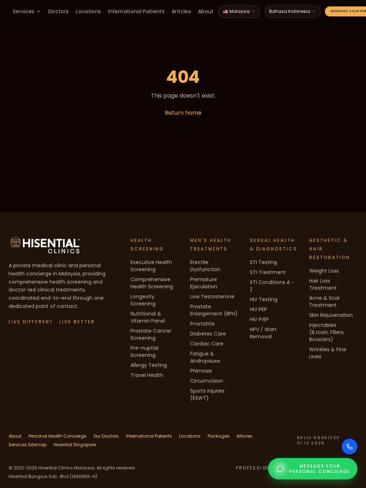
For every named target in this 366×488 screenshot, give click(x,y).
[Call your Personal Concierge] (349, 446)
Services (24, 11)
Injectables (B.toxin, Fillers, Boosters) (327, 332)
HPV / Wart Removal (263, 333)
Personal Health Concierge (57, 436)
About (206, 11)
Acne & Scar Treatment (324, 301)
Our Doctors (106, 436)
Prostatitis (202, 323)
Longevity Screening (142, 300)
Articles (181, 11)
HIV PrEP (259, 319)
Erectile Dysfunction (205, 266)
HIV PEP (258, 309)
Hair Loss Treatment (323, 284)
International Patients (136, 11)
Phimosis (201, 370)
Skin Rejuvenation (331, 315)
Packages (218, 436)
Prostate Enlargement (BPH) (214, 310)
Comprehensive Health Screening (151, 283)
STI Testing (263, 262)
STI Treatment (268, 272)
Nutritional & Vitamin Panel (147, 317)
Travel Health (146, 375)
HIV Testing (263, 299)
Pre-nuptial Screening (144, 351)
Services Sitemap (27, 445)
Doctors (58, 11)
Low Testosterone (212, 296)
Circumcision (206, 380)
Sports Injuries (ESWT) (207, 394)
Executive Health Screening (151, 266)
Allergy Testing (148, 365)
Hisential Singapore (75, 445)
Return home (183, 113)
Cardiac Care (206, 343)
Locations (88, 11)
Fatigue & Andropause (205, 357)
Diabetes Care (208, 333)
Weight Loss (324, 270)
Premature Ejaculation (203, 283)
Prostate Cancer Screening (151, 334)
